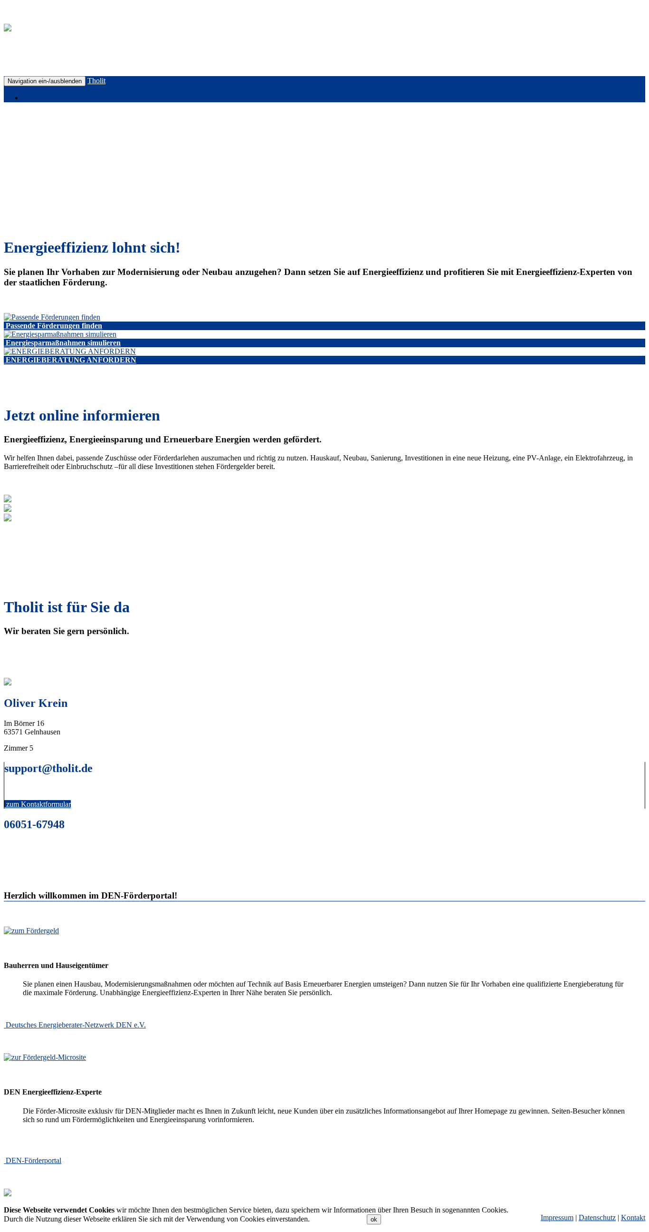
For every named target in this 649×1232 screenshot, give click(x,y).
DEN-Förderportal (33, 1160)
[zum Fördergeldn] (31, 931)
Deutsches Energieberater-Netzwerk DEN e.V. (76, 1025)
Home (33, 98)
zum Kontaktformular (38, 804)
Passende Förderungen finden (54, 326)
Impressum (557, 1217)
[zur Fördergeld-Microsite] (45, 1057)
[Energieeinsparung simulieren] (60, 334)
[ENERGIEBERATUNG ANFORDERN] (70, 351)
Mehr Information (338, 1219)
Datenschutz (597, 1217)
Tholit (96, 81)
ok (374, 1219)
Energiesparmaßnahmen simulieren (63, 343)
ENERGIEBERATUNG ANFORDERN (71, 360)
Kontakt (633, 1217)
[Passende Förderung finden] (52, 317)
